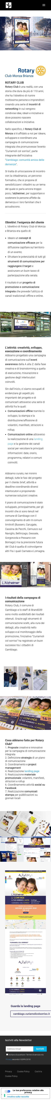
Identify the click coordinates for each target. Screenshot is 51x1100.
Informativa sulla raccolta (16, 1096)
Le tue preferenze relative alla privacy (28, 1091)
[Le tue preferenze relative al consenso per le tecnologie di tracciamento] (4, 1095)
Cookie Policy (23, 1071)
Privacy (9, 1059)
